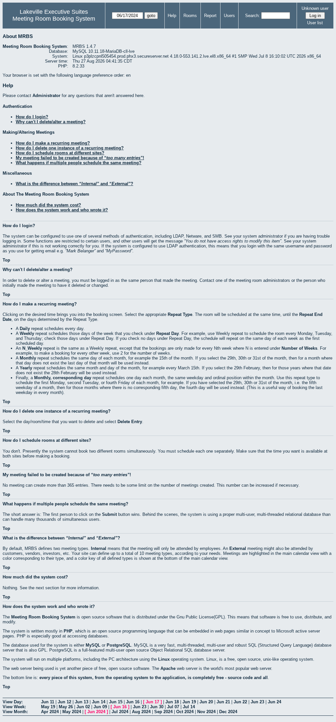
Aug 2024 (141, 711)
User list (315, 22)
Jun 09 (100, 706)
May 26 (66, 706)
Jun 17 (152, 701)
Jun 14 (98, 701)
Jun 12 (64, 701)
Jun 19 (189, 701)
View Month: (15, 711)
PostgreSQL (119, 645)
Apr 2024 (50, 711)
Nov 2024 (206, 711)
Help (172, 15)
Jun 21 (223, 701)
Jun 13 (81, 701)
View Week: (14, 706)
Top (6, 260)
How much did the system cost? (48, 205)
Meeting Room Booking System (53, 18)
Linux (164, 659)
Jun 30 (156, 706)
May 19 (48, 706)
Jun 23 (257, 701)
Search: (252, 15)
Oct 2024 (185, 711)
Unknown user (315, 8)
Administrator (46, 95)
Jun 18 (172, 701)
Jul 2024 (120, 711)
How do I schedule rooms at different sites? (60, 152)
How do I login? (32, 116)
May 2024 (71, 711)
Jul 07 (173, 706)
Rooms (190, 15)
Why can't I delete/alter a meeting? (51, 121)
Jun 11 (47, 701)
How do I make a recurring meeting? (53, 143)
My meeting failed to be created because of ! (80, 157)
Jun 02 (83, 706)
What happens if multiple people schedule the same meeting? (78, 162)
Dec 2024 (228, 711)
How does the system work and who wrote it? (62, 209)
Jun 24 (274, 701)
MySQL (93, 645)
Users (229, 15)
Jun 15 (115, 701)
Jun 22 (240, 701)
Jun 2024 (96, 711)
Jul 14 (189, 706)
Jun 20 (206, 701)
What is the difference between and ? (74, 183)
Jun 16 (132, 701)
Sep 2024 (163, 711)
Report (210, 15)
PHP (68, 631)
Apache (168, 668)
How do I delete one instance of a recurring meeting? (70, 148)
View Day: (13, 701)
